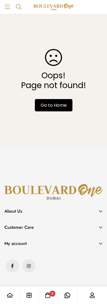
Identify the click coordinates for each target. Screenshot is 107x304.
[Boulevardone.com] (53, 7)
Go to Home (54, 105)
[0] (47, 295)
